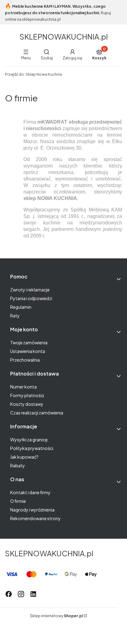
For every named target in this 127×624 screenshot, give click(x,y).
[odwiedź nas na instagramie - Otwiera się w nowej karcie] (21, 594)
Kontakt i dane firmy (30, 492)
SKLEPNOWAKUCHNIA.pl (63, 36)
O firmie (18, 501)
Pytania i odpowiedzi (31, 298)
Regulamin (20, 307)
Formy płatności (27, 395)
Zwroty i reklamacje (30, 289)
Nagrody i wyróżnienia (32, 509)
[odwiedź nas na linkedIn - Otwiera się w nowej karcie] (33, 594)
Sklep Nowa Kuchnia (33, 74)
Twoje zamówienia (28, 342)
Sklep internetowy (56, 615)
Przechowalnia (25, 360)
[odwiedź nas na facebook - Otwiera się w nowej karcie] (8, 594)
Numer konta (23, 386)
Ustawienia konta (27, 351)
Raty (15, 315)
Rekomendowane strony (35, 518)
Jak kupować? (24, 457)
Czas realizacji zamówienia (36, 412)
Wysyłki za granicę (29, 439)
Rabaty (17, 465)
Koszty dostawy (26, 404)
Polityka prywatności (31, 448)
